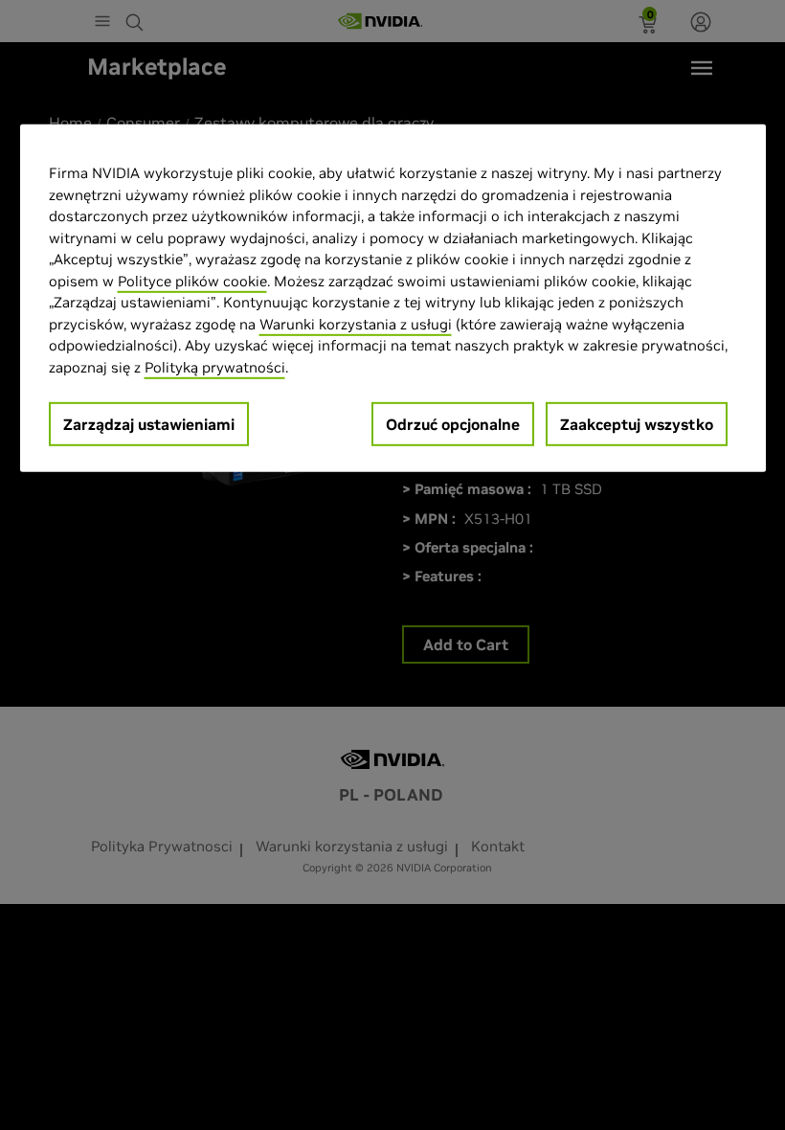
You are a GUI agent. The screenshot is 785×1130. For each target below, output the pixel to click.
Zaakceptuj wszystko (636, 424)
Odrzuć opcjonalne (453, 424)
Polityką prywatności (215, 366)
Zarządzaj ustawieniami (149, 424)
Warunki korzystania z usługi (355, 323)
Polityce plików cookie (192, 280)
